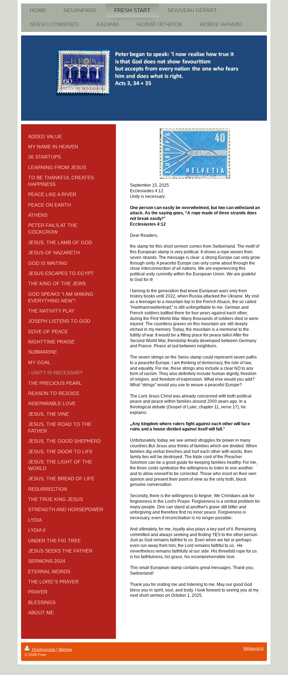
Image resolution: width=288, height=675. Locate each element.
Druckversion (43, 649)
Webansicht (253, 648)
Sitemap (65, 649)
